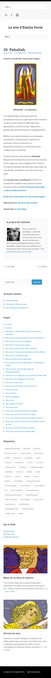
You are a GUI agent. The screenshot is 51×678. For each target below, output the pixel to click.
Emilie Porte (8, 53)
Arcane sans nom (11, 453)
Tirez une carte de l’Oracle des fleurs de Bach (24, 418)
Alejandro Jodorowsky (12, 449)
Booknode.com (13, 537)
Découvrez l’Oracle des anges (18, 345)
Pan (6, 490)
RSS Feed (6, 15)
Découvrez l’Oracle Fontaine (17, 355)
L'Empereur (29, 458)
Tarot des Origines (11, 499)
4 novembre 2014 (20, 53)
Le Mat (37, 472)
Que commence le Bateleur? (17, 307)
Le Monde (8, 476)
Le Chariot (19, 472)
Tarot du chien (38, 499)
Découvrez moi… (13, 633)
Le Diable (29, 472)
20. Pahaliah (14, 49)
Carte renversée (25, 453)
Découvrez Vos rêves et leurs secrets (21, 386)
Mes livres (10, 400)
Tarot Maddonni (23, 504)
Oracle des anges (11, 486)
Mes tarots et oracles (14, 403)
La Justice (39, 462)
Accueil (8, 324)
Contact (9, 328)
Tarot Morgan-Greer (11, 509)
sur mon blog (20, 209)
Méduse (7, 481)
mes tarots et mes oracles (26, 202)
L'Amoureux (17, 458)
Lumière (36, 476)
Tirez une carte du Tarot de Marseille (20, 431)
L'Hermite (8, 462)
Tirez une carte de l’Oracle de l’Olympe (22, 411)
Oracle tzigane (39, 486)
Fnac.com (10, 534)
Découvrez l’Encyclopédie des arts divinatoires (25, 338)
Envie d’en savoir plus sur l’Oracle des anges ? (25, 196)
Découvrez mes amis (14, 382)
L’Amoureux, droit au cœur (16, 304)
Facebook (11, 15)
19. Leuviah (42, 267)
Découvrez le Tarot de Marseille (18, 359)
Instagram (17, 15)
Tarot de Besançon (32, 490)
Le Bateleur (9, 472)
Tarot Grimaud (10, 504)
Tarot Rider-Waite (27, 509)
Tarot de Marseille (31, 495)
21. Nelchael (10, 267)
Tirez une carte (12, 407)
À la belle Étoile (12, 300)
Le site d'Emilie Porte (25, 27)
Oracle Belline (18, 481)
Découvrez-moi (12, 389)
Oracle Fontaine (25, 486)
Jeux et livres (11, 393)
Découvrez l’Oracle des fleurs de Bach (21, 348)
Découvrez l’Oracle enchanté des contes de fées (26, 352)
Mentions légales (12, 396)
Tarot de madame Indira (13, 495)
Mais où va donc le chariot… (19, 577)
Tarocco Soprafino (16, 490)
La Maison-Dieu (10, 467)
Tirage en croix (10, 513)
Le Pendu (18, 476)
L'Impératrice (19, 462)
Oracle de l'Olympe (33, 481)
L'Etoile (38, 458)
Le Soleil (27, 476)
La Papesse (22, 467)
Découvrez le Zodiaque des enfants (20, 379)
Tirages (20, 513)
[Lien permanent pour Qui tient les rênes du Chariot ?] (25, 559)
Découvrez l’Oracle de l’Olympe (19, 341)
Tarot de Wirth (25, 499)
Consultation (38, 453)
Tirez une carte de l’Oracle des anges (21, 414)
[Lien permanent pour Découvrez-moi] (25, 614)
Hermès (7, 458)
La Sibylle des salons (36, 467)
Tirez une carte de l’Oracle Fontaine (20, 428)
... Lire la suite (9, 591)
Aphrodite (26, 449)
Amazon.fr (11, 531)
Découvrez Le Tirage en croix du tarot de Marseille (26, 375)
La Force (30, 462)
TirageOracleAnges (35, 53)
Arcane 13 (36, 449)
